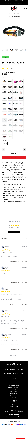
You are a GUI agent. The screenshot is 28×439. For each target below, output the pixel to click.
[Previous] (10, 46)
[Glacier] (4, 98)
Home (8, 16)
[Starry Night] (21, 109)
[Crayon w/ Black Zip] (10, 136)
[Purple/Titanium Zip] (10, 103)
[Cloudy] (15, 103)
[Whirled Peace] (21, 114)
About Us (14, 381)
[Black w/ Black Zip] (4, 87)
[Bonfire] (10, 120)
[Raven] (4, 92)
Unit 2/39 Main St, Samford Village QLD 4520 (14, 416)
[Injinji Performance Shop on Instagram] (14, 401)
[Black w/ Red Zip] (10, 87)
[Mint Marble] (10, 92)
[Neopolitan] (4, 81)
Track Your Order (14, 393)
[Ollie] (15, 114)
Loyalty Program (14, 395)
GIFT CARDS (8, 3)
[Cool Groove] (10, 114)
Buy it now (14, 157)
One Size (4, 140)
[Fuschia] (15, 81)
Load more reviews (14, 355)
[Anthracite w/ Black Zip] (15, 120)
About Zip (14, 397)
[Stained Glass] (10, 125)
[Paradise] (10, 98)
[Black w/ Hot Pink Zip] (21, 81)
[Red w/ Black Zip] (4, 136)
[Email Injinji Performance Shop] (16, 401)
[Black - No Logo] (15, 125)
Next (17, 14)
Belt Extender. (19, 191)
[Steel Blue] (21, 98)
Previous (12, 14)
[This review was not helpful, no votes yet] (25, 261)
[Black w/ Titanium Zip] (10, 109)
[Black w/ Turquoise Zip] (15, 87)
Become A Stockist (14, 406)
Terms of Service (14, 391)
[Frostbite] (15, 131)
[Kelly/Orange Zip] (10, 131)
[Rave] (15, 98)
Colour (4, 77)
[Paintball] (10, 81)
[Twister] (4, 109)
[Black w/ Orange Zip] (21, 125)
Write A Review (14, 232)
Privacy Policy (14, 389)
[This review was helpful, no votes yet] (22, 261)
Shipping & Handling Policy (14, 387)
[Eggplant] (21, 131)
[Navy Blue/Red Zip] (21, 120)
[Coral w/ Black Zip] (21, 92)
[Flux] (4, 114)
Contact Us (14, 378)
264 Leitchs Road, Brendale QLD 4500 (14, 411)
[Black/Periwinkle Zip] (4, 103)
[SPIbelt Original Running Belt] (14, 32)
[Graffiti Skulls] (4, 125)
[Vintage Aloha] (21, 103)
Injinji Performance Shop (15, 421)
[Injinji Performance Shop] (14, 8)
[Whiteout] (4, 120)
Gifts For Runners (16, 16)
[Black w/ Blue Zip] (15, 109)
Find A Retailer (14, 383)
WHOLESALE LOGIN (17, 3)
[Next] (18, 46)
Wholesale (14, 404)
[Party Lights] (21, 87)
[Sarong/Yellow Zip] (4, 131)
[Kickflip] (15, 92)
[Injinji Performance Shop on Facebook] (12, 401)
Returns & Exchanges (14, 385)
